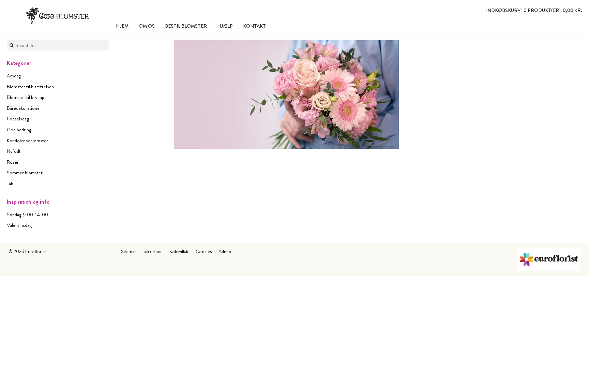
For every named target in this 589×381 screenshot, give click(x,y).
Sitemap (129, 251)
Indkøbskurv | (534, 10)
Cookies (204, 251)
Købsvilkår (179, 251)
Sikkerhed (153, 251)
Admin (224, 251)
